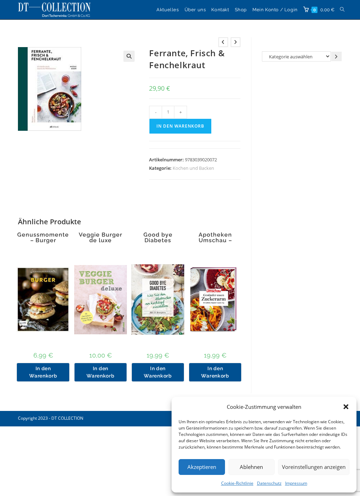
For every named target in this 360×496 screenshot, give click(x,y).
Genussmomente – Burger (43, 237)
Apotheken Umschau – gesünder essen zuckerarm (215, 243)
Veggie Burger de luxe (100, 237)
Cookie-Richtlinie (237, 483)
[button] (345, 406)
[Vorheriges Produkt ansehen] (223, 42)
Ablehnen (251, 466)
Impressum (296, 483)
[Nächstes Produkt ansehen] (235, 42)
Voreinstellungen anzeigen (314, 466)
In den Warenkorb (180, 126)
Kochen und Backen (193, 168)
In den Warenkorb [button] (43, 372)
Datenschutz (269, 483)
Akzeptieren (201, 466)
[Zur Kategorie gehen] (336, 56)
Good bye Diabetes (158, 237)
